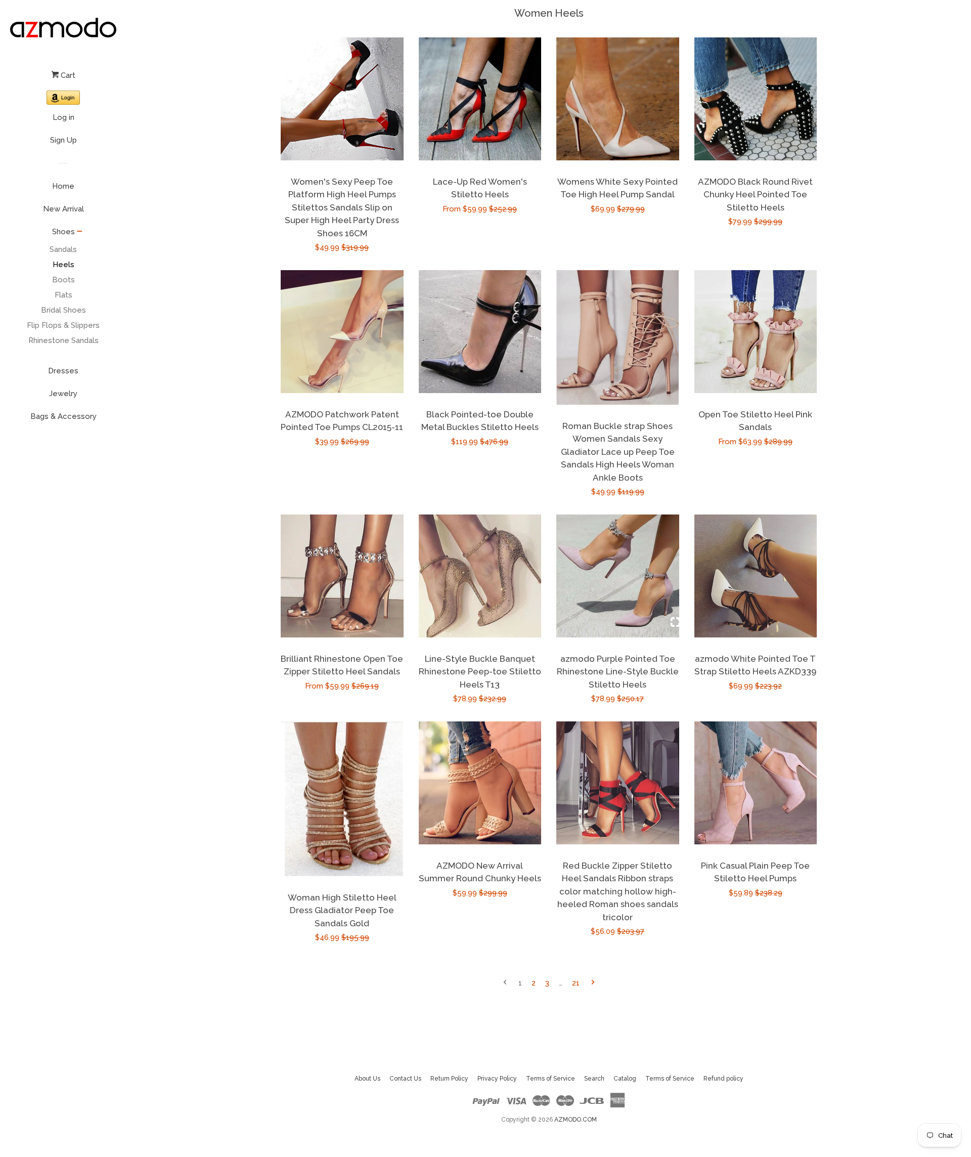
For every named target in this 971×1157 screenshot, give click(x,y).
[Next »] (593, 983)
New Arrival (63, 208)
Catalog (624, 1078)
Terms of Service (550, 1078)
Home (63, 186)
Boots (63, 279)
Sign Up (63, 140)
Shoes (63, 231)
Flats (63, 294)
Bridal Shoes (63, 310)
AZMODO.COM (575, 1119)
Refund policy (723, 1078)
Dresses (63, 370)
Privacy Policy (497, 1078)
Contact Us (405, 1078)
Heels (63, 264)
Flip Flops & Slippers (63, 325)
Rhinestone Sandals (63, 340)
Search (594, 1078)
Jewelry (63, 393)
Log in (63, 117)
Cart (67, 75)
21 (576, 983)
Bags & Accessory (63, 416)
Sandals (63, 249)
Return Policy (449, 1078)
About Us (367, 1078)
